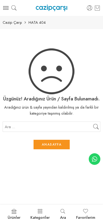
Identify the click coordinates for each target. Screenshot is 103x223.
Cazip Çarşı (12, 23)
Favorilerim (85, 217)
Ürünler (14, 217)
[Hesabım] (89, 8)
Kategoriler (40, 217)
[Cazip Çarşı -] (51, 8)
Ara (63, 217)
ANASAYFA (52, 144)
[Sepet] (97, 7)
